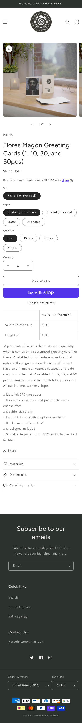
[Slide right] (50, 124)
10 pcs (28, 238)
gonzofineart (35, 715)
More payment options (41, 302)
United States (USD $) (25, 685)
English (61, 685)
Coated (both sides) (22, 212)
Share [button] (12, 450)
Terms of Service (19, 607)
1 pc (10, 238)
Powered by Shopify (50, 715)
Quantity (8, 257)
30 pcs (48, 238)
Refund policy (17, 617)
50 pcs (12, 248)
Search (13, 597)
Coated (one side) (59, 212)
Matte (12, 222)
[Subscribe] (68, 566)
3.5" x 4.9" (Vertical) (22, 196)
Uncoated (34, 222)
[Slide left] (31, 124)
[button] (5, 22)
